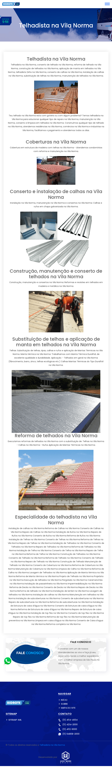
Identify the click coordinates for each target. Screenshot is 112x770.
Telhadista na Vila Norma (52, 745)
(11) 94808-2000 (70, 733)
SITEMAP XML (15, 719)
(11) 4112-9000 (69, 729)
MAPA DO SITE (68, 707)
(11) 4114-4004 (70, 719)
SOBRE (64, 703)
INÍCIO (64, 699)
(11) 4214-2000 (70, 724)
